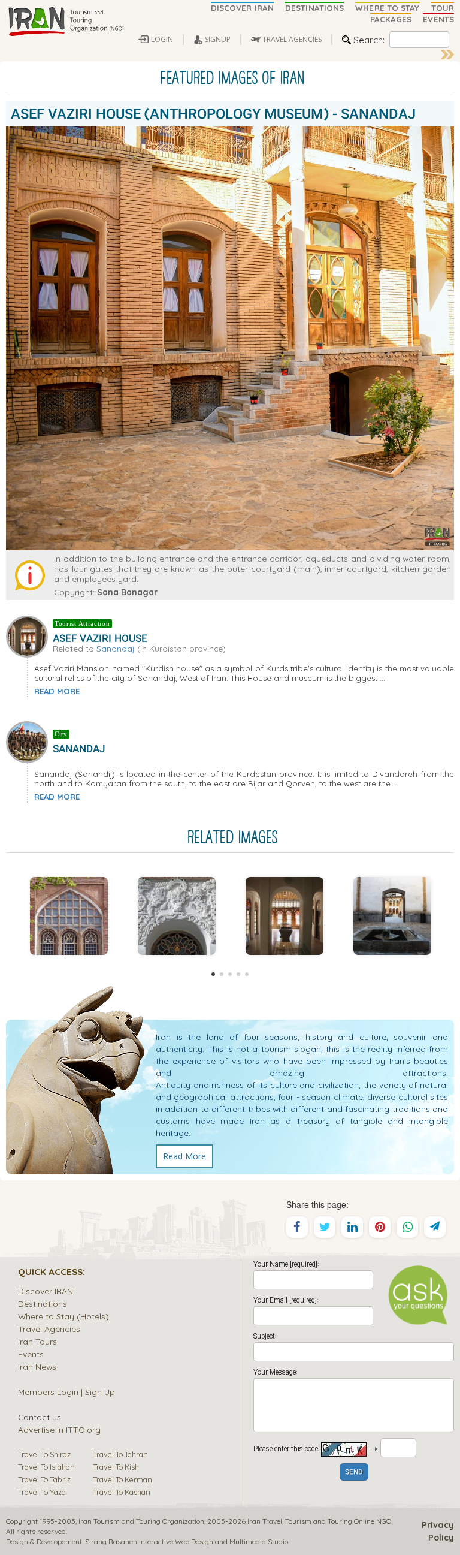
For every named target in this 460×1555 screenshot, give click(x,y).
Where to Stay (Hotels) (63, 1316)
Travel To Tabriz (44, 1479)
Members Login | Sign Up (66, 1392)
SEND (354, 1472)
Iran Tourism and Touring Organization (141, 1521)
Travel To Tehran (120, 1454)
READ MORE (57, 691)
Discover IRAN (45, 1291)
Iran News (37, 1366)
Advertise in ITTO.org (59, 1429)
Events (31, 1354)
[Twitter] (324, 1227)
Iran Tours (37, 1341)
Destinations (42, 1303)
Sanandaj (115, 648)
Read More (184, 1156)
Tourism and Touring (318, 1521)
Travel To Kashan (121, 1492)
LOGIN (162, 39)
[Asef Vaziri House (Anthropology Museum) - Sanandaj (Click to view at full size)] (69, 916)
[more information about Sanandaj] (29, 741)
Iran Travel (264, 1521)
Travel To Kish (116, 1467)
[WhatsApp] (407, 1227)
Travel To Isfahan (46, 1467)
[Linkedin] (352, 1227)
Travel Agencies (49, 1329)
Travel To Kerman (122, 1479)
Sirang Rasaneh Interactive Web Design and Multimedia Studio (186, 1541)
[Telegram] (435, 1227)
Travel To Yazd (42, 1492)
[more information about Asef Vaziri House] (29, 635)
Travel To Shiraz (44, 1454)
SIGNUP (218, 39)
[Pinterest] (380, 1227)
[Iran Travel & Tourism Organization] (66, 22)
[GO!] (447, 54)
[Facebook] (297, 1227)
